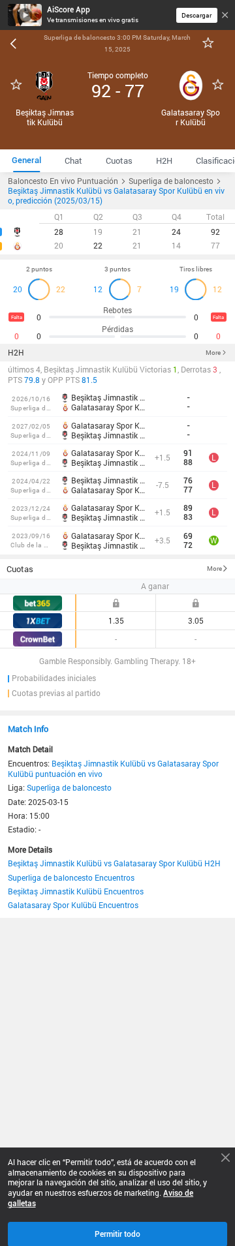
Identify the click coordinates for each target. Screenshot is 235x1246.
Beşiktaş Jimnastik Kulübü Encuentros (76, 891)
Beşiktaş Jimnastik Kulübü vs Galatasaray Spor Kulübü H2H (114, 863)
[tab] (26, 160)
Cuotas (20, 569)
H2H (16, 352)
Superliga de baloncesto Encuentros (71, 877)
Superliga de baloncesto (69, 787)
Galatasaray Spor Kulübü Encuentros (73, 905)
